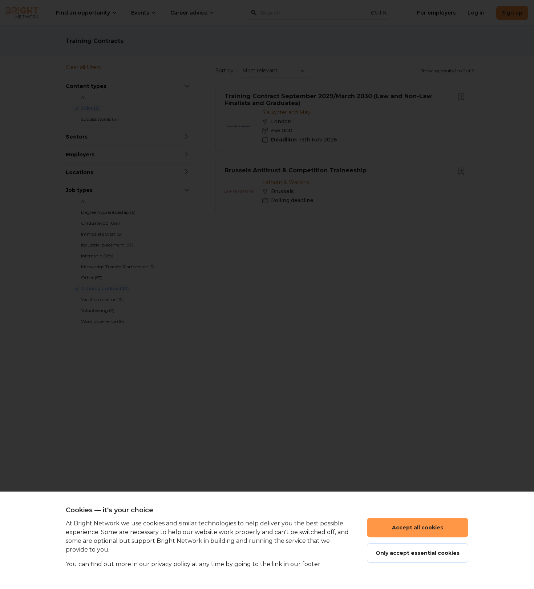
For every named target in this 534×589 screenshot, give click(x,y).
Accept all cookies (417, 527)
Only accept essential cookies (418, 553)
